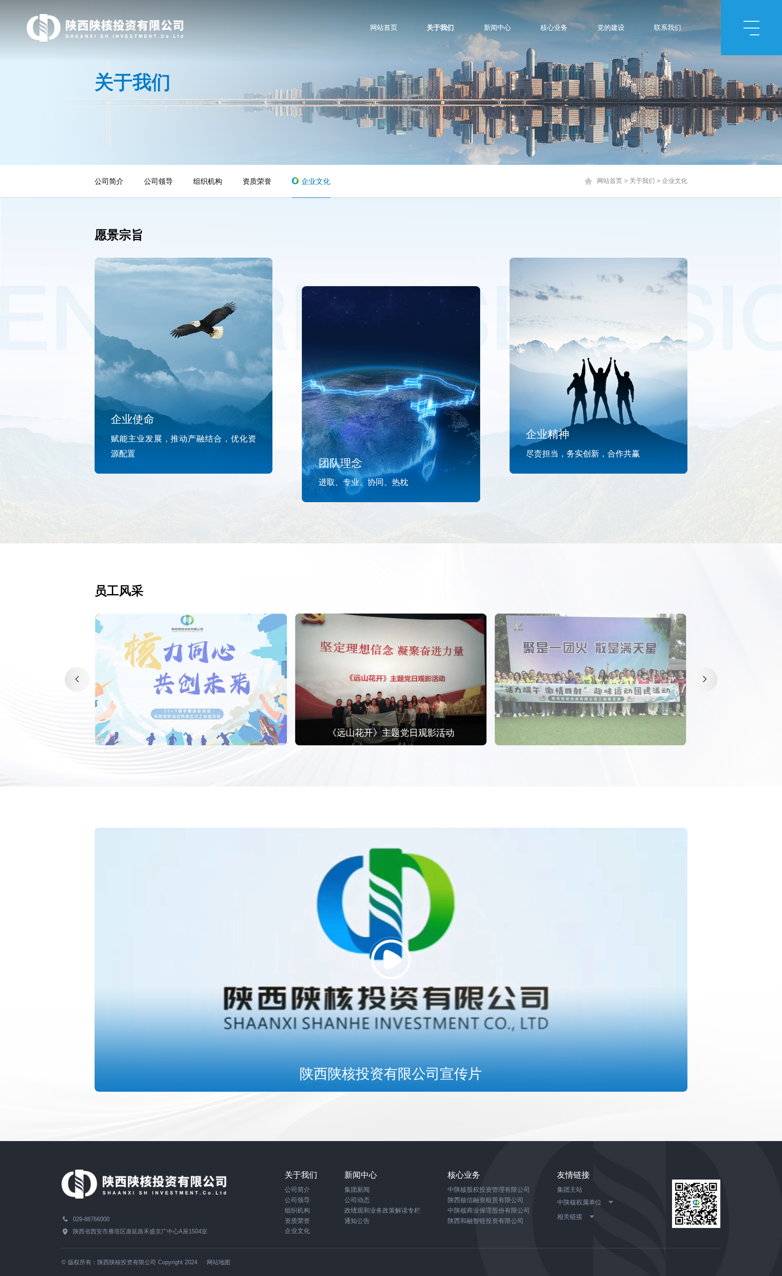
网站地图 (218, 1262)
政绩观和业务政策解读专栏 (382, 1210)
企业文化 (315, 181)
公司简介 (109, 181)
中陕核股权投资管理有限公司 (489, 1189)
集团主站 (569, 1189)
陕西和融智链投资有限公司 (486, 1221)
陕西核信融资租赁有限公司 (486, 1200)
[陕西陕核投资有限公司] (105, 27)
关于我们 (642, 180)
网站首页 (609, 180)
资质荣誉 (257, 181)
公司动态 (357, 1200)
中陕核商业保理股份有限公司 (489, 1210)
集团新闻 (357, 1189)
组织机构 (207, 181)
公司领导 (158, 181)
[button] (77, 679)
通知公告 (357, 1221)
